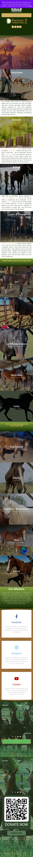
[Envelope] (20, 27)
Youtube (16, 684)
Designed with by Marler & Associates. (12, 753)
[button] (16, 32)
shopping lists (9, 154)
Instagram (16, 653)
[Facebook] (13, 27)
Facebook (16, 622)
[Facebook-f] (13, 737)
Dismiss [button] (30, 6)
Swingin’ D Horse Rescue (10, 149)
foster (3, 198)
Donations (12, 150)
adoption (15, 198)
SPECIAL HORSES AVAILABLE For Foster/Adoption (16, 425)
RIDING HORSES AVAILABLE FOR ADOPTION (17, 261)
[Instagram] (15, 27)
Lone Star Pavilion (18, 837)
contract (9, 201)
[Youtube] (18, 27)
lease (7, 198)
